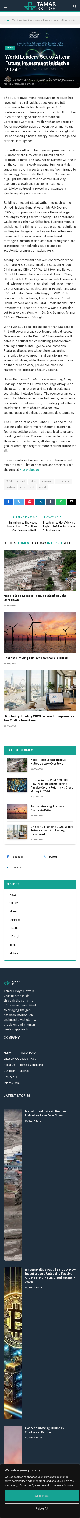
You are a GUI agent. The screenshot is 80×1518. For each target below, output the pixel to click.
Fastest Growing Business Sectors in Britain (36, 658)
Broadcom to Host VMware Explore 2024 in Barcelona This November (59, 526)
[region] (40, 1491)
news (23, 487)
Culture (13, 902)
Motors (13, 953)
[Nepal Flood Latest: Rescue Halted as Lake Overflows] (40, 570)
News (10, 48)
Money (13, 911)
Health (13, 928)
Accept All (42, 1495)
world (42, 487)
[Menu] (6, 6)
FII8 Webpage (29, 470)
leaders (10, 487)
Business (14, 919)
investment (63, 481)
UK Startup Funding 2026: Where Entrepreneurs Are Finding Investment (52, 830)
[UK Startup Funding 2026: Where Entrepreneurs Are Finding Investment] (40, 690)
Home (6, 20)
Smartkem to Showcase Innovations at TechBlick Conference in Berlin (22, 526)
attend (21, 481)
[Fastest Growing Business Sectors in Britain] (40, 632)
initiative (47, 481)
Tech (12, 944)
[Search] (74, 6)
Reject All (41, 1508)
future (33, 481)
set (32, 487)
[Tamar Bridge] (40, 6)
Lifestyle (14, 936)
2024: (9, 481)
